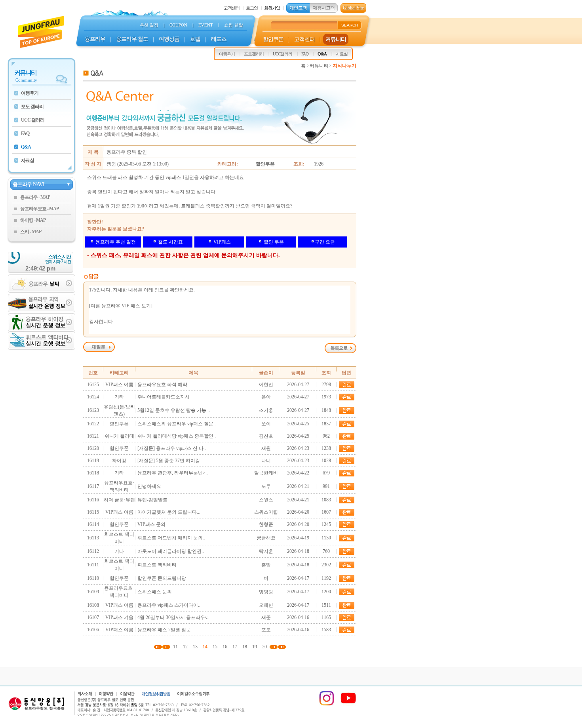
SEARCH (349, 25)
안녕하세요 (149, 486)
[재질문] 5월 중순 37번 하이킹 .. (170, 460)
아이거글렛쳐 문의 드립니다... (168, 512)
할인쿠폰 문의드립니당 (161, 578)
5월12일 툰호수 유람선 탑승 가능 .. (173, 410)
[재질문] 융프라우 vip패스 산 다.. (171, 448)
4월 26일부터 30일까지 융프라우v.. (173, 617)
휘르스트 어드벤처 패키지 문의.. (171, 538)
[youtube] (348, 704)
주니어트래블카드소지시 (163, 397)
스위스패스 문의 (154, 591)
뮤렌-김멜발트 (152, 500)
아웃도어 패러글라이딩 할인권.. (170, 551)
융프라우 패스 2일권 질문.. (165, 629)
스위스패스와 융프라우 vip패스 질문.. (176, 424)
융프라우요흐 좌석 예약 (162, 384)
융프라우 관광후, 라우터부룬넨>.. (172, 473)
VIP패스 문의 (151, 524)
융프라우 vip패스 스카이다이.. (168, 605)
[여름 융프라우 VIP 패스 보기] (120, 306)
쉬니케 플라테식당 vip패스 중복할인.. (176, 436)
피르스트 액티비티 (157, 565)
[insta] (327, 704)
